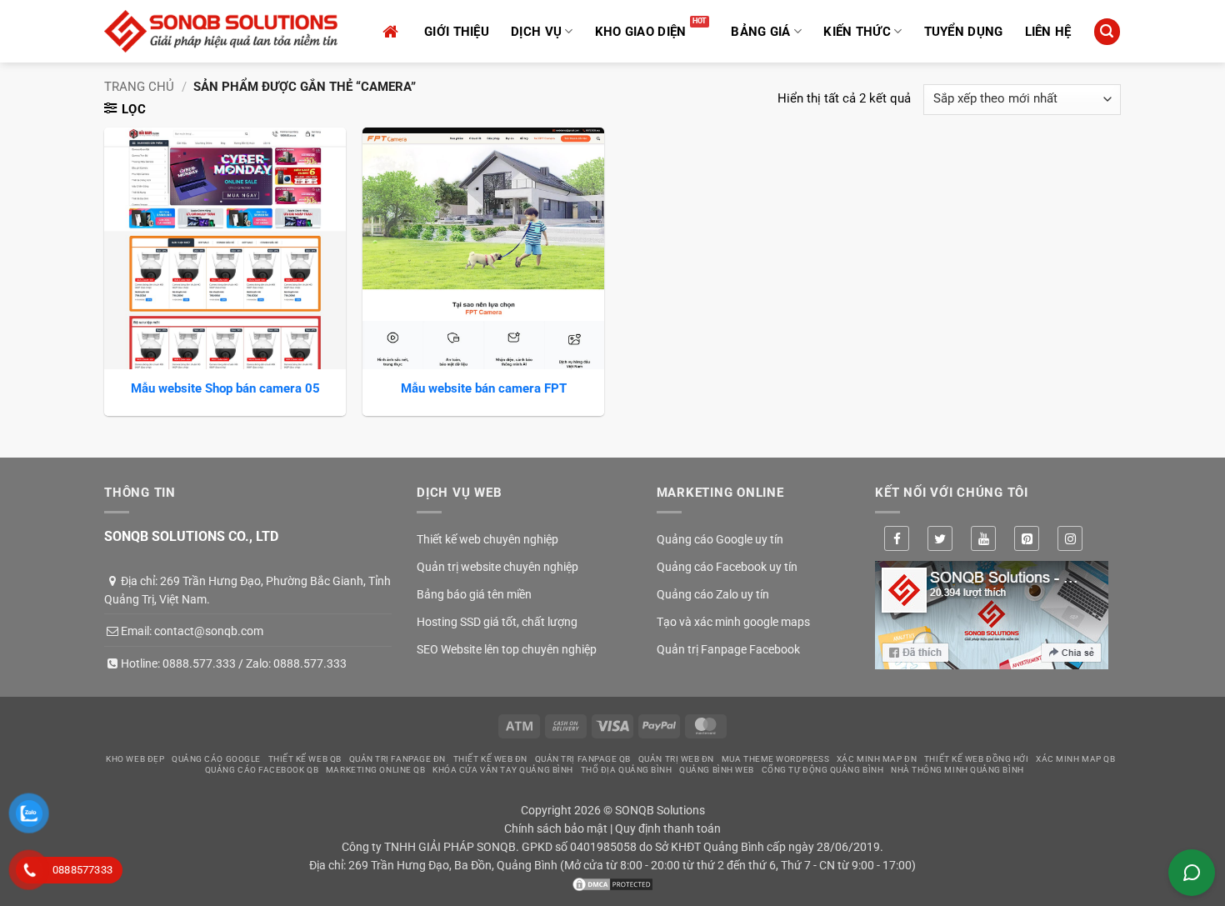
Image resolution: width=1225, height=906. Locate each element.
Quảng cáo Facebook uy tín (727, 566)
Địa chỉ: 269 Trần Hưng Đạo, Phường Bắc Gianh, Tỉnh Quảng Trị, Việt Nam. (247, 590)
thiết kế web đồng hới (976, 758)
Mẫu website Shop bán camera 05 (225, 388)
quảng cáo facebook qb (262, 769)
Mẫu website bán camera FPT (484, 388)
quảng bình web (716, 769)
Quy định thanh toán (668, 828)
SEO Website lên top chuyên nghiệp (507, 649)
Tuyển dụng (963, 31)
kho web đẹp (135, 758)
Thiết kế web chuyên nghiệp (487, 539)
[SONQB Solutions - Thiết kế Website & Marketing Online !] (221, 31)
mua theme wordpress (775, 758)
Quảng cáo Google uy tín (720, 539)
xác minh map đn (877, 758)
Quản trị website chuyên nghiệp (497, 566)
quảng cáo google (216, 758)
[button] (1106, 31)
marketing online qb (375, 769)
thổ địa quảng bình (626, 769)
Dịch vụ (536, 31)
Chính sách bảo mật (556, 828)
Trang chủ (139, 86)
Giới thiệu (456, 31)
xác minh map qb (1075, 758)
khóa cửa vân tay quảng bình (502, 769)
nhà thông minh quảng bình (957, 769)
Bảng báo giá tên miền (474, 594)
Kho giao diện (641, 31)
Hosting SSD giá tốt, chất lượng (497, 621)
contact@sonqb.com (208, 631)
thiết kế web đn (490, 758)
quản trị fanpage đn (397, 758)
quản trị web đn (676, 758)
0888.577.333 (199, 663)
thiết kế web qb (305, 758)
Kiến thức (857, 31)
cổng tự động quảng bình (823, 769)
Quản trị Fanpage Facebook (728, 649)
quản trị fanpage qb (583, 758)
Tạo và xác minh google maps (733, 621)
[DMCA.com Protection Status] (612, 883)
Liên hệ (1048, 31)
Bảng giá (760, 31)
